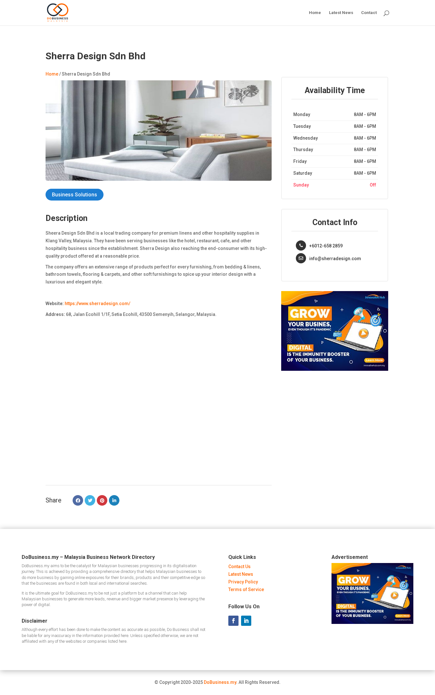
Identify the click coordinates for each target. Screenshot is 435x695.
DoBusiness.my (220, 682)
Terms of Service (246, 589)
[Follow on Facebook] (233, 621)
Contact (369, 13)
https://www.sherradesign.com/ (97, 303)
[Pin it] (102, 500)
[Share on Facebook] (78, 500)
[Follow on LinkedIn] (246, 621)
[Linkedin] (114, 500)
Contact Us (239, 566)
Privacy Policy (243, 581)
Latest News (341, 13)
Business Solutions (74, 195)
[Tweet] (90, 500)
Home (315, 13)
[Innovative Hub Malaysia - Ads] (334, 369)
